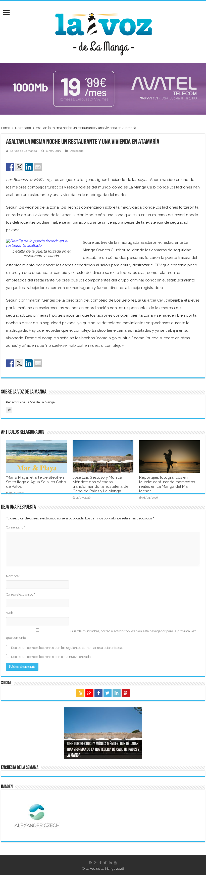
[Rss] (80, 693)
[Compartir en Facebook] (10, 167)
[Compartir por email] (38, 167)
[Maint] (103, 88)
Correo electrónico (20, 594)
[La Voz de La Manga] (103, 31)
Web (9, 613)
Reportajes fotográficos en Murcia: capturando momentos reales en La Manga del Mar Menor (167, 484)
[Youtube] (126, 693)
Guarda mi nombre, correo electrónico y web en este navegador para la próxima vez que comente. (101, 634)
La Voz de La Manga (23, 151)
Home (5, 128)
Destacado (23, 128)
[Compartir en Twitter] (19, 167)
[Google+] (89, 693)
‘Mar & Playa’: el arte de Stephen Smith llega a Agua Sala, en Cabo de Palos (36, 482)
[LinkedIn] (117, 693)
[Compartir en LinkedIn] (29, 167)
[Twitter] (108, 693)
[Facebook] (98, 693)
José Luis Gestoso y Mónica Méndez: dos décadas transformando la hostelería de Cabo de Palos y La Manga (100, 484)
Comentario (15, 527)
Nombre (13, 576)
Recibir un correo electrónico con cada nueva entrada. (51, 657)
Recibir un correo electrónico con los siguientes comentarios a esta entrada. (67, 648)
